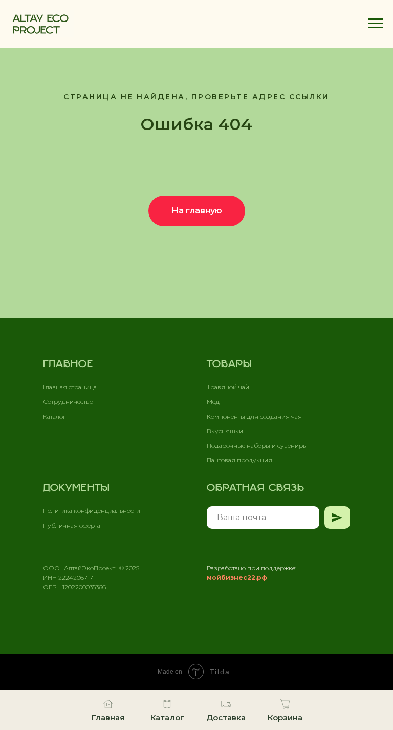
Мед (213, 401)
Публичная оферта (71, 525)
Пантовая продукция (239, 460)
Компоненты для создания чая (254, 416)
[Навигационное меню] (375, 23)
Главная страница (70, 387)
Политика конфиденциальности (91, 510)
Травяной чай (228, 387)
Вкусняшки (225, 431)
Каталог (54, 416)
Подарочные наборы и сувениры (257, 445)
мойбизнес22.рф (237, 578)
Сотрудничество (68, 401)
